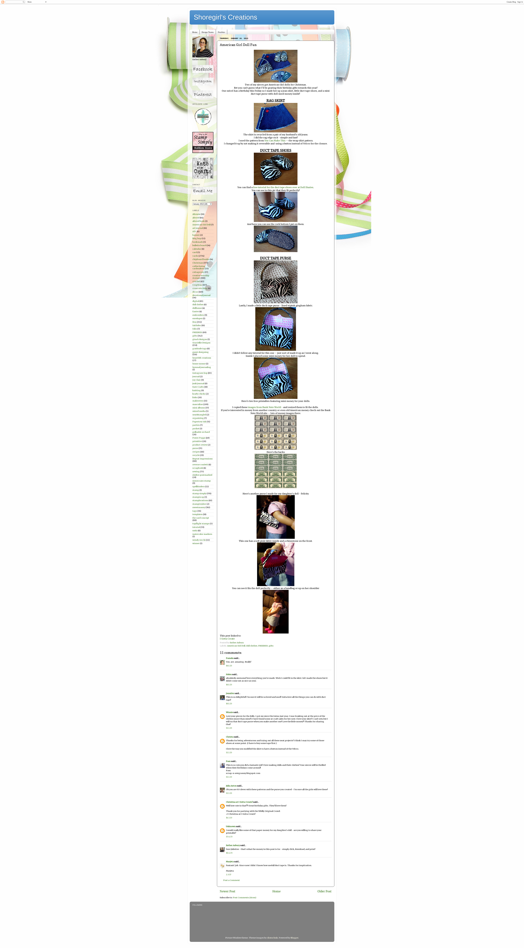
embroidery (198, 315)
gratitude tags (199, 348)
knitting (196, 390)
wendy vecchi (199, 540)
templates (197, 514)
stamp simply (199, 493)
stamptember (199, 504)
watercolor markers (202, 534)
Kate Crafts (198, 387)
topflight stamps (200, 523)
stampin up (198, 497)
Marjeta (230, 861)
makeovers (197, 401)
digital (195, 301)
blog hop (196, 238)
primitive (197, 441)
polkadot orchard (201, 432)
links (194, 397)
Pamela (229, 658)
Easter (195, 311)
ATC (194, 231)
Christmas (197, 263)
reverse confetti (200, 464)
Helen (229, 674)
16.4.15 (229, 853)
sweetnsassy (198, 507)
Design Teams (208, 32)
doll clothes (251, 646)
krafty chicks (199, 394)
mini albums (198, 408)
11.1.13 (229, 728)
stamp (195, 490)
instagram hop (200, 373)
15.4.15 (229, 836)
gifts (271, 646)
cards (195, 256)
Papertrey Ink (199, 421)
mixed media (198, 411)
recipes (196, 452)
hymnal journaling (201, 367)
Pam (228, 761)
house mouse (199, 363)
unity (195, 530)
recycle (195, 455)
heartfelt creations (201, 358)
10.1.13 (229, 665)
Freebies (221, 32)
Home (194, 32)
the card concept (200, 518)
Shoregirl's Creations (225, 17)
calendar (196, 249)
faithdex (196, 325)
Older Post (324, 891)
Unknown (231, 826)
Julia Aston (231, 786)
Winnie (229, 712)
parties (196, 425)
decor (195, 292)
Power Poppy (199, 438)
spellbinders (198, 486)
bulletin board (199, 245)
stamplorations (200, 500)
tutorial (196, 527)
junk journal (198, 383)
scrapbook (197, 468)
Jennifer (230, 693)
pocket (195, 428)
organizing (198, 418)
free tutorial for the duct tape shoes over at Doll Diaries (283, 187)
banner (196, 235)
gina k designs (199, 339)
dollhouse (197, 308)
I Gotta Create (227, 638)
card (194, 252)
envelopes (197, 318)
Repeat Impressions (202, 459)
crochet (196, 281)
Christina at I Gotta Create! (239, 802)
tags (194, 511)
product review (199, 445)
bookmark (197, 242)
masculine (197, 404)
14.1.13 (229, 817)
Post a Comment (231, 880)
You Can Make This (274, 140)
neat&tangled (199, 414)
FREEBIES (263, 646)
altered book (198, 221)
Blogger (294, 938)
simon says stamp (201, 481)
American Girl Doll (236, 646)
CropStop (197, 285)
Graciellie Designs (201, 342)
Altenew (196, 214)
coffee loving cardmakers (198, 267)
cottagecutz (198, 272)
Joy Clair (196, 380)
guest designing (200, 352)
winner (196, 543)
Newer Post (227, 891)
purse (195, 448)
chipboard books (200, 259)
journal (196, 376)
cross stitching (200, 288)
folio (194, 329)
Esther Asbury (233, 845)
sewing (196, 471)
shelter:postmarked (202, 475)
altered (195, 217)
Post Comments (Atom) (244, 897)
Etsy (194, 322)
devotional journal (201, 295)
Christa (229, 737)
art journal (197, 228)
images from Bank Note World (264, 407)
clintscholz (272, 938)
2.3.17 (228, 874)
